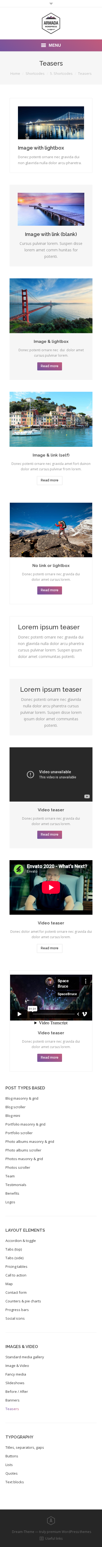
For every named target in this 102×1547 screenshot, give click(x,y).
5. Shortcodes (61, 73)
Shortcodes (35, 73)
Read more (49, 366)
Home (15, 73)
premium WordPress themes (69, 1531)
